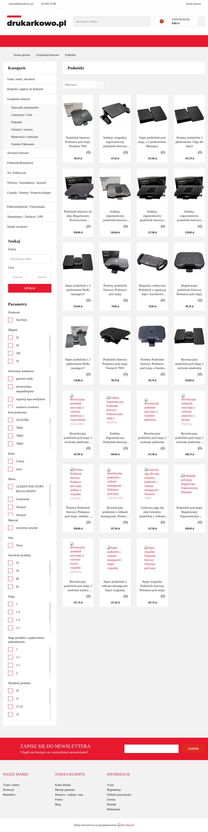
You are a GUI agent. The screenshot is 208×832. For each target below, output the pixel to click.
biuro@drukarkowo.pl (21, 3)
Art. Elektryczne (17, 172)
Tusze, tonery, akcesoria (21, 79)
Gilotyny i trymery (22, 129)
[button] (15, 774)
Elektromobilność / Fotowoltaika (26, 206)
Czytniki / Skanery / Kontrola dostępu (29, 192)
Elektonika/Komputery (20, 162)
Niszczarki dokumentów (25, 107)
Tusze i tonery (11, 784)
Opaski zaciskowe (17, 226)
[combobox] (84, 84)
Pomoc (59, 799)
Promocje (8, 789)
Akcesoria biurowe (18, 152)
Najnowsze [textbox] (71, 84)
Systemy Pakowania (22, 144)
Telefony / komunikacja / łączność (27, 182)
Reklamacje (113, 809)
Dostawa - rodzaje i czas (69, 794)
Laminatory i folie (22, 114)
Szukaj (29, 288)
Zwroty (111, 799)
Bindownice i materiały (25, 136)
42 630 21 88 (48, 3)
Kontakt (111, 804)
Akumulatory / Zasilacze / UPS (25, 216)
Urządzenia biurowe (19, 99)
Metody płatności (65, 789)
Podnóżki (16, 122)
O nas (110, 784)
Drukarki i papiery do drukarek (25, 89)
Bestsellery (9, 794)
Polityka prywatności (119, 794)
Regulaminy (114, 789)
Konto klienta (63, 784)
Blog (58, 804)
